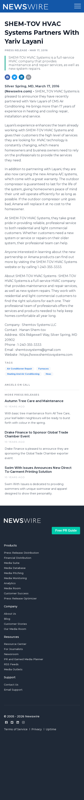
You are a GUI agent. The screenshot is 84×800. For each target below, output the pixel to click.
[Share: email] (28, 77)
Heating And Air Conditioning (23, 374)
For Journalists (13, 649)
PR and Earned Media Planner (23, 659)
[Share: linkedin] (22, 77)
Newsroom (11, 654)
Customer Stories (15, 623)
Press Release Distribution (21, 552)
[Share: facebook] (7, 77)
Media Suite (12, 562)
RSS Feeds (11, 664)
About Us (10, 613)
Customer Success (16, 593)
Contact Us (11, 684)
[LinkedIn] (17, 722)
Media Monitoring (15, 578)
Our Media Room (15, 628)
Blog (7, 618)
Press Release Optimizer (20, 598)
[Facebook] (6, 722)
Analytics (10, 583)
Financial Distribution (17, 557)
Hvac (48, 374)
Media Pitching (13, 573)
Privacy (36, 729)
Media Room (12, 588)
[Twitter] (12, 722)
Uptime (51, 729)
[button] (77, 6)
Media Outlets (13, 669)
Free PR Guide (66, 530)
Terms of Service (16, 729)
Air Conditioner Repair (19, 368)
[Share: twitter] (14, 77)
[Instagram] (23, 722)
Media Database (15, 567)
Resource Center (15, 643)
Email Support (13, 689)
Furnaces (43, 368)
